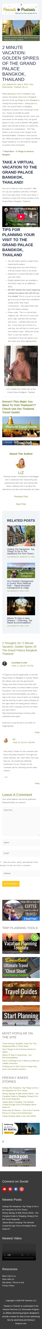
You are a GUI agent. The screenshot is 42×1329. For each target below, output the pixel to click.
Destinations (7, 87)
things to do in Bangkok (28, 100)
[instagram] (22, 1189)
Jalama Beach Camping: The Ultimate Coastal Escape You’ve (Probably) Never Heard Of (19, 1104)
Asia (31, 84)
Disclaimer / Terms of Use (13, 1282)
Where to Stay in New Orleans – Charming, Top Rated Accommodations (19, 620)
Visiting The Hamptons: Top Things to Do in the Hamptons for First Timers (20, 551)
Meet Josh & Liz (9, 1276)
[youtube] (4, 1189)
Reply (37, 732)
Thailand (17, 87)
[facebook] (16, 1189)
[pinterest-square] (10, 1189)
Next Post (21, 504)
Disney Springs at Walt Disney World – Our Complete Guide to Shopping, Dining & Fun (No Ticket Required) (20, 1096)
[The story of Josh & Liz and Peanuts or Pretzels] (21, 910)
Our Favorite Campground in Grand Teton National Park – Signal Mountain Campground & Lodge (20, 584)
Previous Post (21, 496)
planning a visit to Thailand (19, 94)
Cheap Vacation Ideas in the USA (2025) (19, 1116)
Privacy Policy (8, 1286)
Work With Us (8, 1279)
